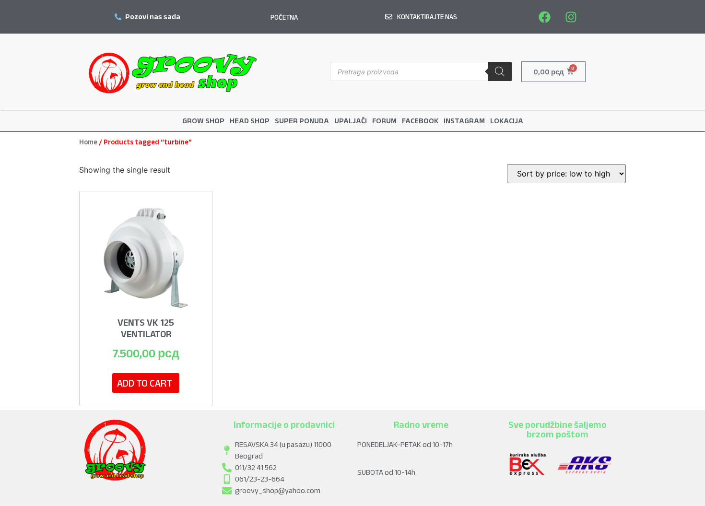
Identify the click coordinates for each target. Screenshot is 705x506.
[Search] (500, 71)
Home (88, 142)
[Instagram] (571, 17)
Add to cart (144, 382)
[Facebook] (544, 17)
